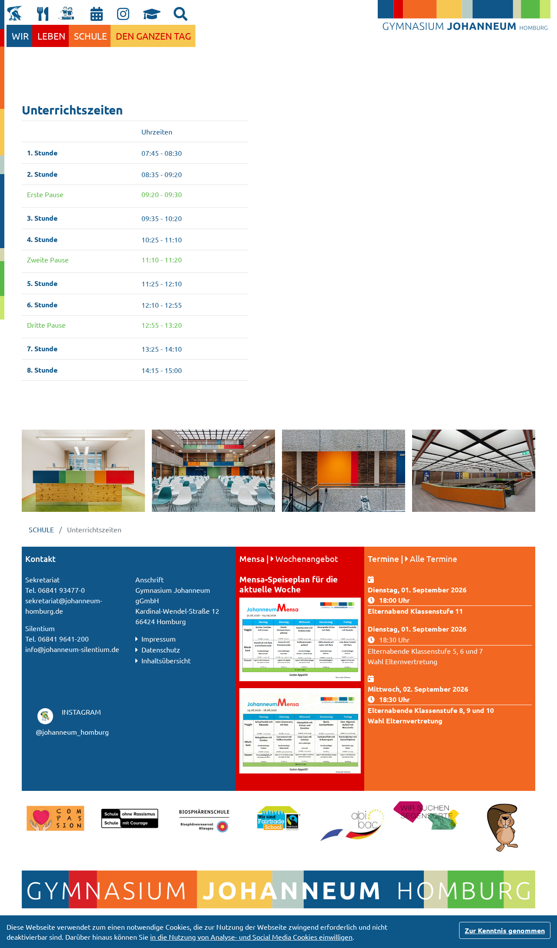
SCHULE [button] (90, 35)
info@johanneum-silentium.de (72, 649)
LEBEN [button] (51, 35)
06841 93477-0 (61, 589)
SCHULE (42, 529)
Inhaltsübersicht (165, 660)
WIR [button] (20, 35)
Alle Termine (433, 558)
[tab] (180, 14)
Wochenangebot (306, 558)
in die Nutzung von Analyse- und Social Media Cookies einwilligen (251, 936)
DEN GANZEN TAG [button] (153, 35)
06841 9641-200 (63, 638)
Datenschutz (160, 649)
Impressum (158, 638)
